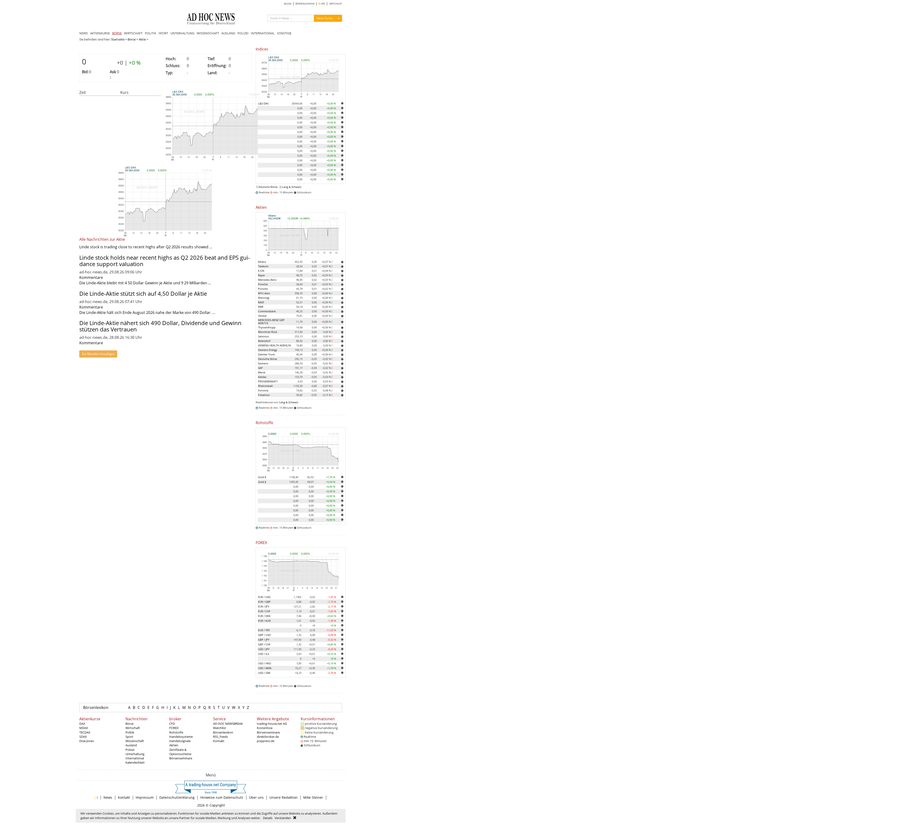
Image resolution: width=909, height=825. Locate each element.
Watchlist (219, 728)
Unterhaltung (134, 754)
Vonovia (263, 390)
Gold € (262, 477)
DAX (82, 723)
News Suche (324, 18)
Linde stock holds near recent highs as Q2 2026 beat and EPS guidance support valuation (164, 260)
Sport (129, 736)
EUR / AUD (264, 620)
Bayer (261, 275)
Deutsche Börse (267, 187)
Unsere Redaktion (283, 797)
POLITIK (150, 33)
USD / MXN (264, 668)
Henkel (262, 315)
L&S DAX (263, 103)
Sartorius (263, 336)
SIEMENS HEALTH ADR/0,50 (274, 345)
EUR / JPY (263, 606)
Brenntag (263, 297)
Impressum (145, 797)
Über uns (256, 797)
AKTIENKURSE (100, 33)
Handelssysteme (181, 736)
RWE (260, 306)
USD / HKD (264, 663)
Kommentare (91, 277)
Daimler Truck (266, 354)
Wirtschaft (132, 728)
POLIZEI (243, 33)
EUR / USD (264, 597)
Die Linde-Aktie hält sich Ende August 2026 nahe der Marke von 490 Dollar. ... (147, 312)
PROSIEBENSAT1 (268, 381)
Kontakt (218, 741)
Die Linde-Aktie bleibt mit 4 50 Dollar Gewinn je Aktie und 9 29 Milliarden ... (145, 283)
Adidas (262, 377)
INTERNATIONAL (263, 33)
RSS (323, 3)
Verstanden (283, 818)
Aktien (173, 745)
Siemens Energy (267, 350)
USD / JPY (263, 649)
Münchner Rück (267, 332)
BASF (261, 302)
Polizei (129, 750)
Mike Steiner (313, 797)
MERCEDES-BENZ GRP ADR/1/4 (271, 321)
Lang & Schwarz (291, 187)
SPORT (163, 33)
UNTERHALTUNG (182, 33)
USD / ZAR (264, 673)
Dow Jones (86, 741)
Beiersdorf (264, 341)
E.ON (261, 270)
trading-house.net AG (272, 723)
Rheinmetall (265, 386)
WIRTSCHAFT (133, 33)
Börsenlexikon (95, 707)
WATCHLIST (336, 3)
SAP (260, 368)
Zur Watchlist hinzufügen (98, 354)
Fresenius (264, 395)
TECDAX (84, 732)
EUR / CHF (264, 611)
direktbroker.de (268, 736)
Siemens (263, 363)
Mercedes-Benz (267, 279)
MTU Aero (264, 293)
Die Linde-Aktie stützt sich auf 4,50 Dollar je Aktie (143, 293)
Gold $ (262, 482)
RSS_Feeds (220, 736)
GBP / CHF (264, 644)
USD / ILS (263, 654)
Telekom (263, 266)
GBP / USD (264, 635)
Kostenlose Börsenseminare (268, 730)
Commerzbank (267, 311)
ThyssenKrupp (267, 327)
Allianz (262, 261)
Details (267, 818)
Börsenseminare (180, 758)
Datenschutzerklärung (177, 797)
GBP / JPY (263, 639)
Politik (129, 732)
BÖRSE (117, 33)
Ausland (131, 745)
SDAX (83, 736)
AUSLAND (228, 33)
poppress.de (265, 741)
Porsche (263, 284)
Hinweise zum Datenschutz (221, 797)
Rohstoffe (176, 732)
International (134, 758)
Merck (261, 372)
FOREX (174, 728)
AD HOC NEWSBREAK (228, 723)
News (107, 797)
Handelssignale (180, 741)
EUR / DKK (264, 616)
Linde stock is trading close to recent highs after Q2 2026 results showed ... (145, 246)
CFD (172, 723)
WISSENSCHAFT (208, 33)
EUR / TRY (264, 630)
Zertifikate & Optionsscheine (180, 752)
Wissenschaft (134, 741)
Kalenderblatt (135, 762)
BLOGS (287, 3)
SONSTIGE (284, 33)
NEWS (83, 33)
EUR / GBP (264, 601)
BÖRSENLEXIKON (305, 3)
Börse (132, 39)
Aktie (142, 39)
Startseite (118, 39)
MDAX (83, 728)
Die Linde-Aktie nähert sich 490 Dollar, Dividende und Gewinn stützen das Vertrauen (160, 326)
